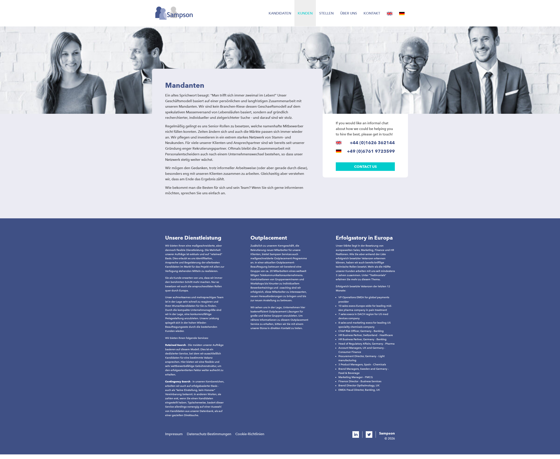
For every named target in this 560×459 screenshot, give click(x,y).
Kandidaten (280, 13)
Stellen (326, 13)
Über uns (348, 13)
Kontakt (372, 13)
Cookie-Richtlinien (249, 434)
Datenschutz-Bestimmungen (209, 434)
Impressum (174, 434)
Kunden (305, 13)
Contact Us (365, 167)
